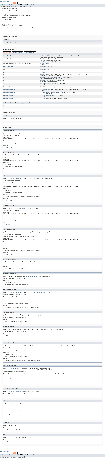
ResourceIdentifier (8, 66)
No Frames (24, 4)
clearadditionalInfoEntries (47, 58)
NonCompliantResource (9, 42)
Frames (18, 4)
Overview (3, 2)
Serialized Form (6, 32)
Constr (12, 6)
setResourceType (44, 80)
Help (24, 2)
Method (16, 6)
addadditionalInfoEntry (46, 55)
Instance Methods (17, 52)
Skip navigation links (4, 1)
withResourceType (44, 95)
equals (41, 61)
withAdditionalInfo (45, 89)
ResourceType (52, 80)
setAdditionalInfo (44, 74)
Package (9, 2)
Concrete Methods (30, 52)
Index (19, 2)
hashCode (42, 72)
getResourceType (44, 69)
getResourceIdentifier (46, 66)
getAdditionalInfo (44, 63)
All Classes (33, 4)
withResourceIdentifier (46, 92)
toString (42, 86)
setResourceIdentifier (46, 77)
